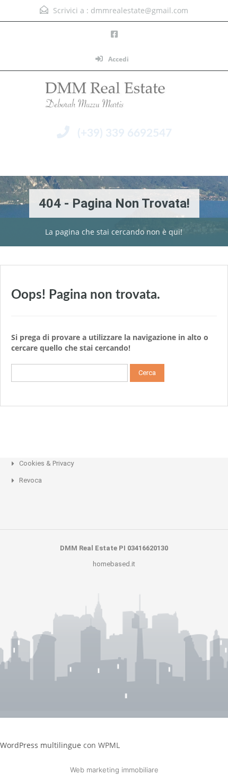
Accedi (118, 59)
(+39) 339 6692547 (124, 133)
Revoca (30, 480)
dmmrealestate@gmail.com (139, 10)
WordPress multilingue (40, 745)
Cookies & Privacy (46, 463)
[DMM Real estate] (114, 97)
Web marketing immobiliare (114, 769)
